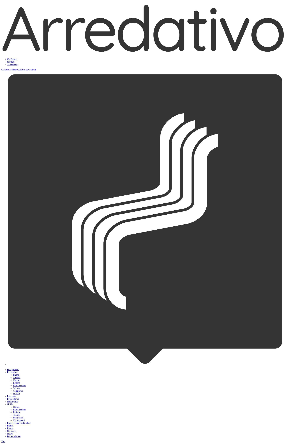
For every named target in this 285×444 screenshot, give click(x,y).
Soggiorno (18, 391)
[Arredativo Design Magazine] (142, 52)
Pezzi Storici (13, 399)
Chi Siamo (12, 59)
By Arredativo (13, 436)
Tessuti (16, 415)
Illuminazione (19, 385)
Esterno (16, 383)
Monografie (12, 401)
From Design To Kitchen (19, 423)
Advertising (12, 64)
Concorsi (11, 431)
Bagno (16, 375)
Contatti (11, 62)
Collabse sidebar (9, 69)
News (10, 433)
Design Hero (13, 369)
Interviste (11, 396)
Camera (16, 377)
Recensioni (12, 372)
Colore (16, 407)
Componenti (19, 420)
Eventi (10, 428)
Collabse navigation (26, 69)
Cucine (16, 380)
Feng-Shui (18, 417)
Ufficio (16, 393)
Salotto (16, 388)
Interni (10, 425)
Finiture (16, 412)
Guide (10, 404)
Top (3, 441)
